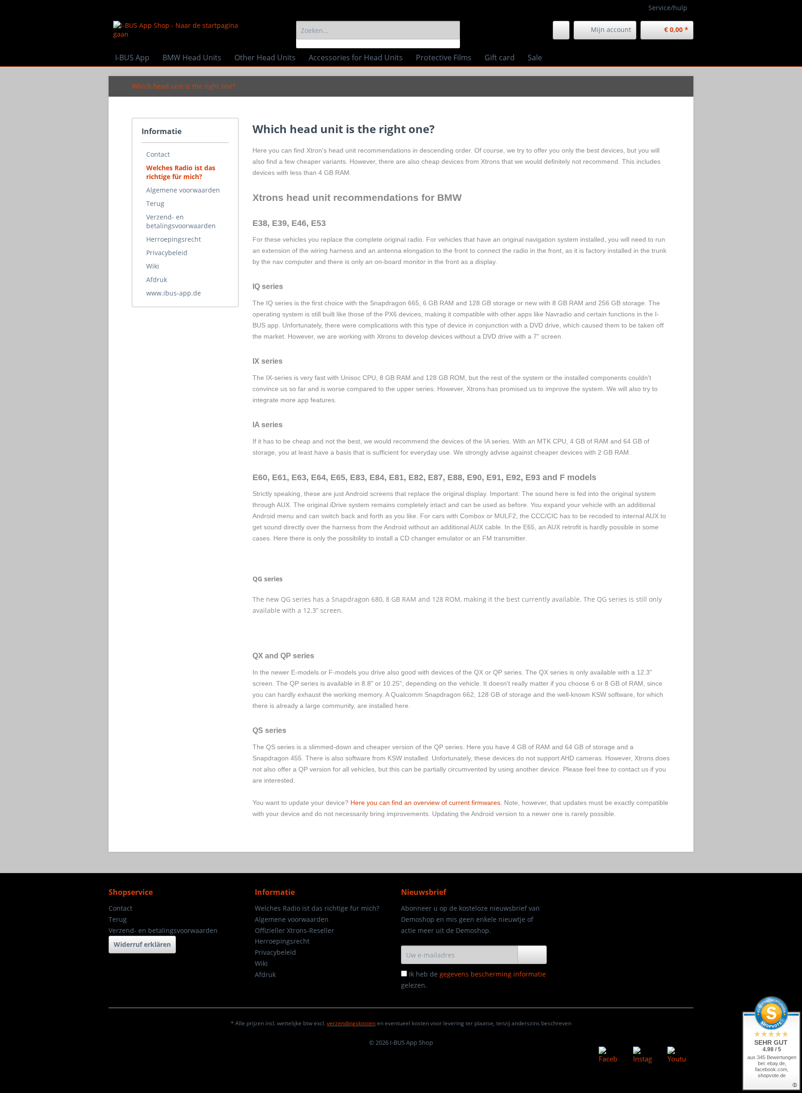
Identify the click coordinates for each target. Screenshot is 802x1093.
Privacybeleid (167, 252)
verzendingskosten (351, 1023)
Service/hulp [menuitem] (668, 7)
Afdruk (156, 279)
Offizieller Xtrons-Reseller (294, 930)
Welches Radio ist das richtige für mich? (180, 172)
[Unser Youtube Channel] (676, 1056)
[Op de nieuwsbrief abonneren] (532, 954)
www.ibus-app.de (173, 293)
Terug (155, 203)
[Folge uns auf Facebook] (608, 1056)
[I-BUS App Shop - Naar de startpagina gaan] (183, 32)
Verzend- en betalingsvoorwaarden (181, 221)
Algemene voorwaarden (183, 190)
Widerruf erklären (142, 944)
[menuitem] (378, 34)
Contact (158, 154)
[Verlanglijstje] (561, 30)
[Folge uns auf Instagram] (642, 1056)
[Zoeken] (451, 30)
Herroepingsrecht (173, 239)
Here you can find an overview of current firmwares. (426, 802)
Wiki (152, 266)
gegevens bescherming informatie (493, 974)
